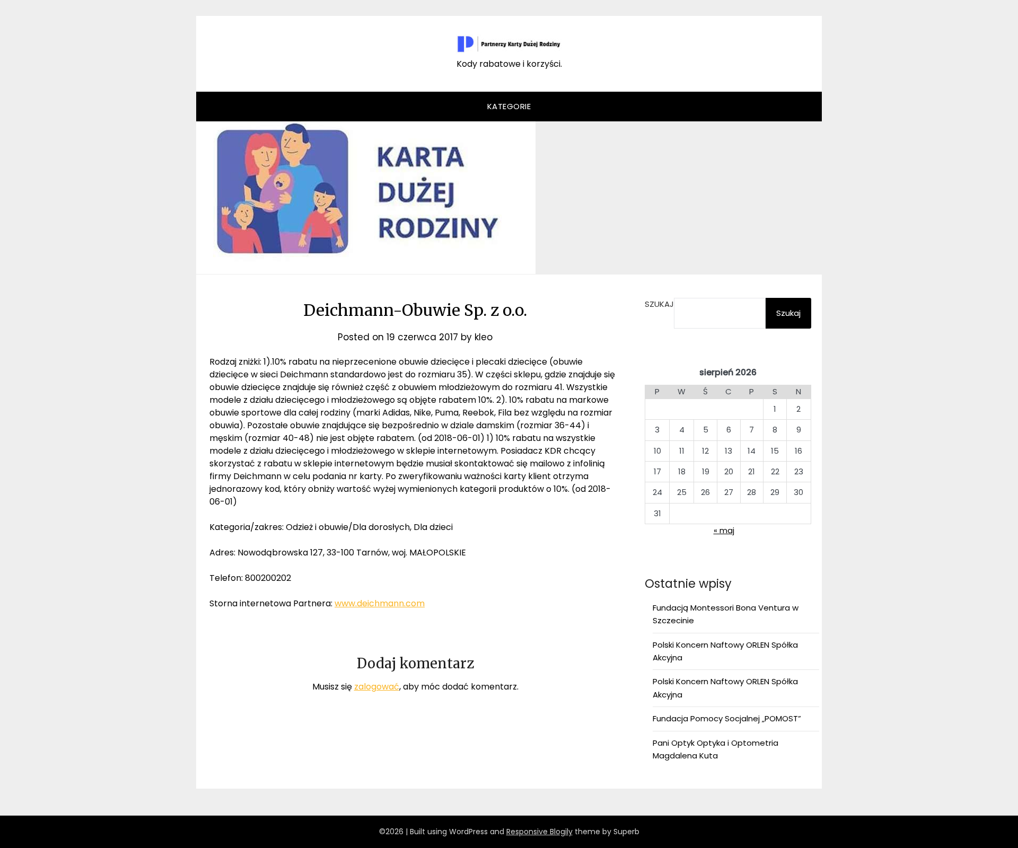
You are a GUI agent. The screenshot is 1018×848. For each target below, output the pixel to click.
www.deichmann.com (380, 603)
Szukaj (659, 304)
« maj (724, 530)
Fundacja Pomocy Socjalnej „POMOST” (727, 718)
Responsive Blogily (539, 831)
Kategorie (509, 106)
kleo (484, 337)
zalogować (376, 687)
